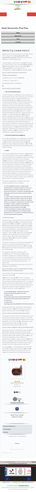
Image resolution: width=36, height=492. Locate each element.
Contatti (18, 42)
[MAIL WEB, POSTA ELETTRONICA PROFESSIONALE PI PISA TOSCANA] (27, 471)
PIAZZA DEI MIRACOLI (9, 426)
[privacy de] (26, 1)
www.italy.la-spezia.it (11, 462)
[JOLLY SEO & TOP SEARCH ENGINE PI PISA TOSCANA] (9, 471)
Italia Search (31, 482)
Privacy (17, 443)
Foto (18, 39)
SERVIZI (6, 432)
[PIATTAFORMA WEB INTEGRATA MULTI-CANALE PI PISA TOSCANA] (18, 471)
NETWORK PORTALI (24, 485)
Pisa (8, 482)
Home (18, 32)
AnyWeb (4, 482)
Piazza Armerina (17, 482)
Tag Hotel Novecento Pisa (7, 452)
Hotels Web (24, 482)
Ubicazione (18, 36)
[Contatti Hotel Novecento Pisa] (17, 392)
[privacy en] (19, 1)
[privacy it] (15, 1)
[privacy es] (29, 1)
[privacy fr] (22, 1)
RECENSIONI (7, 429)
